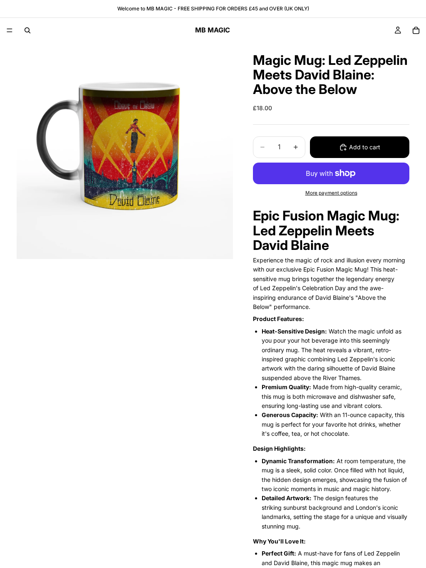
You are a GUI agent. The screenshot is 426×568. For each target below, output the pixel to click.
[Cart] (416, 30)
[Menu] (9, 30)
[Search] (27, 30)
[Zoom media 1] (125, 151)
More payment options (331, 193)
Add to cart (364, 147)
